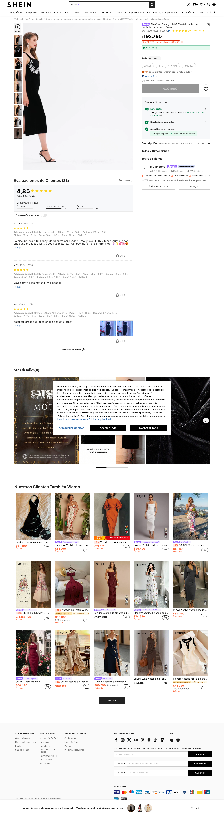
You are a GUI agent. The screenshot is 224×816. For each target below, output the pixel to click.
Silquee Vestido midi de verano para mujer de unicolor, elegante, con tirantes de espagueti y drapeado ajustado (151, 545)
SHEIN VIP (45, 764)
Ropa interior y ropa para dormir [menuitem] (163, 12)
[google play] (178, 741)
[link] (195, 4)
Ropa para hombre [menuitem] (134, 12)
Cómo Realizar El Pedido (48, 751)
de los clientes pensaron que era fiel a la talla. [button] (167, 72)
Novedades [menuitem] (45, 12)
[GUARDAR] (206, 88)
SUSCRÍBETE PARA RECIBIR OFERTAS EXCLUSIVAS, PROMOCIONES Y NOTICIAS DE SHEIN (157, 749)
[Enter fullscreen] (130, 167)
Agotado (170, 88)
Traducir (17, 248)
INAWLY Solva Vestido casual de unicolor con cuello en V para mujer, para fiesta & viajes (190, 610)
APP (171, 734)
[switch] (44, 215)
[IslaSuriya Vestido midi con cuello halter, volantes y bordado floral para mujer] (33, 516)
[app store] (171, 741)
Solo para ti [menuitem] (31, 12)
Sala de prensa (22, 750)
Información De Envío (49, 738)
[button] (208, 5)
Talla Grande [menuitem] (106, 12)
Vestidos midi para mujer (90, 19)
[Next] (206, 420)
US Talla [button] (153, 58)
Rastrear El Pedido (48, 756)
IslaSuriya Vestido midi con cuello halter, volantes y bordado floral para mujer (33, 542)
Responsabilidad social (25, 742)
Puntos (67, 746)
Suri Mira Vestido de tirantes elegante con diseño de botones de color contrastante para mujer (112, 681)
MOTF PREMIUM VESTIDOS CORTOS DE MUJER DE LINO (33, 613)
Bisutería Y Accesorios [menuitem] (193, 12)
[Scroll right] (214, 12)
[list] (140, 740)
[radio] (148, 65)
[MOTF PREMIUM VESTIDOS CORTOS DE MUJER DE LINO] (33, 584)
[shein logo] (19, 4)
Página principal (21, 19)
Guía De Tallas (46, 760)
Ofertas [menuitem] (58, 12)
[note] (112, 538)
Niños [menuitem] (119, 12)
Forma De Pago (71, 742)
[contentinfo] (163, 792)
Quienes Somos (22, 738)
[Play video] (78, 96)
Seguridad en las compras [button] (162, 129)
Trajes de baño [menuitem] (90, 12)
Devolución (45, 742)
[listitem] (33, 524)
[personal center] (189, 5)
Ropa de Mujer (37, 19)
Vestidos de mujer (69, 19)
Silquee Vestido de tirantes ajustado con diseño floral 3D (112, 613)
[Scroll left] (210, 12)
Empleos (19, 746)
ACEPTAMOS (120, 787)
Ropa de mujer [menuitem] (72, 12)
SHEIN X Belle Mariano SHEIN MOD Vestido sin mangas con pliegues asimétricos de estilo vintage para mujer (33, 681)
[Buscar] (152, 4)
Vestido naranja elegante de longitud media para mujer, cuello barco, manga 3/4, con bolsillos (112, 542)
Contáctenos (70, 738)
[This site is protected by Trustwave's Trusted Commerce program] (116, 798)
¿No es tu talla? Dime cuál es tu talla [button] (158, 81)
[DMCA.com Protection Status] (124, 798)
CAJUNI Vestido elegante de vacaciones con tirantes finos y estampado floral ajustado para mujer (191, 545)
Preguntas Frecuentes (74, 750)
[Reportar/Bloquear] (131, 256)
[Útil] (117, 256)
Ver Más (112, 700)
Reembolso (45, 746)
